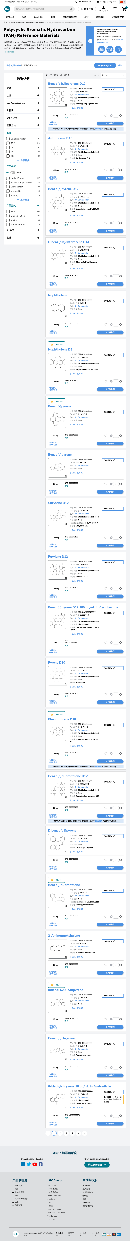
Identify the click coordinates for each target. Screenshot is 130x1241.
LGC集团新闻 (52, 1189)
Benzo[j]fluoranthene (64, 885)
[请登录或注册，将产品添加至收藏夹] (105, 115)
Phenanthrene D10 (62, 719)
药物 (17, 1189)
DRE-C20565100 (85, 781)
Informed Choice (54, 1209)
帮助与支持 (25, 2)
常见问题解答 (88, 1192)
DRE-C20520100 (85, 143)
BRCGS (50, 1206)
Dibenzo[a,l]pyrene (62, 830)
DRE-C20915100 (85, 561)
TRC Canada (52, 1216)
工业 (17, 1202)
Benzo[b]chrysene (61, 1038)
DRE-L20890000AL (86, 1091)
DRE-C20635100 (85, 194)
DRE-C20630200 (85, 88)
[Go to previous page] (48, 1133)
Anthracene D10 (60, 138)
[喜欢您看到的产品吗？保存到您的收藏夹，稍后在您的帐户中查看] (115, 9)
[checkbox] (8, 138)
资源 (18, 2)
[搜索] (71, 8)
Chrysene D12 (58, 503)
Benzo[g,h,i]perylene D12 (66, 84)
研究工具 (18, 1185)
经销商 (85, 1196)
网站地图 (86, 1202)
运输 (84, 1199)
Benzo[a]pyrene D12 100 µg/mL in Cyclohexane (83, 607)
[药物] (13, 1189)
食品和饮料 (19, 1192)
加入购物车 (110, 123)
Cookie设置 (95, 1234)
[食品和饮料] (13, 1192)
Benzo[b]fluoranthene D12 (68, 776)
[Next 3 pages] (78, 1133)
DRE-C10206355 (85, 940)
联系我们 (34, 2)
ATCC (49, 1202)
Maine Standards (54, 1195)
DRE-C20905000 (85, 300)
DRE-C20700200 (85, 247)
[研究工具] (13, 1186)
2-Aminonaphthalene (64, 935)
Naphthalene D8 (60, 349)
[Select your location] (122, 2)
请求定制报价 (88, 1206)
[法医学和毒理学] (13, 1199)
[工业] (13, 1202)
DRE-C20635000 (85, 459)
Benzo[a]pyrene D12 (63, 189)
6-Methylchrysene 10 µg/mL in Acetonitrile (79, 1086)
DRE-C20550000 (85, 1043)
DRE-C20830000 (85, 995)
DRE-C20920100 (85, 724)
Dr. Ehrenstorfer (82, 94)
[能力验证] (13, 1205)
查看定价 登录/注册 (53, 123)
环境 (17, 1195)
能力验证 (18, 1205)
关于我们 (7, 2)
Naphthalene (57, 295)
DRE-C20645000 (85, 411)
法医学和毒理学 (21, 1198)
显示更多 (25, 160)
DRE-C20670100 (85, 508)
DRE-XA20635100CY (86, 612)
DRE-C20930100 (85, 667)
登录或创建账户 (14, 65)
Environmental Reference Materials (28, 22)
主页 (6, 22)
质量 (13, 2)
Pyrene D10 (56, 662)
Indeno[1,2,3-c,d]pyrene (65, 990)
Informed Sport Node (56, 1212)
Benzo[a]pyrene (60, 454)
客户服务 (86, 1185)
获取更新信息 (95, 1164)
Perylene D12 (58, 556)
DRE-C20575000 (85, 890)
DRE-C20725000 (85, 835)
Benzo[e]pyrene (59, 406)
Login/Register (105, 65)
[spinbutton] (116, 116)
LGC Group (51, 1185)
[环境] (13, 1196)
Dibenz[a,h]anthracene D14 (68, 242)
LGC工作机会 (52, 1192)
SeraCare (51, 1199)
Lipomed (51, 1219)
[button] (23, 88)
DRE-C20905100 (85, 354)
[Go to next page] (84, 1133)
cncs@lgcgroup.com (108, 2)
